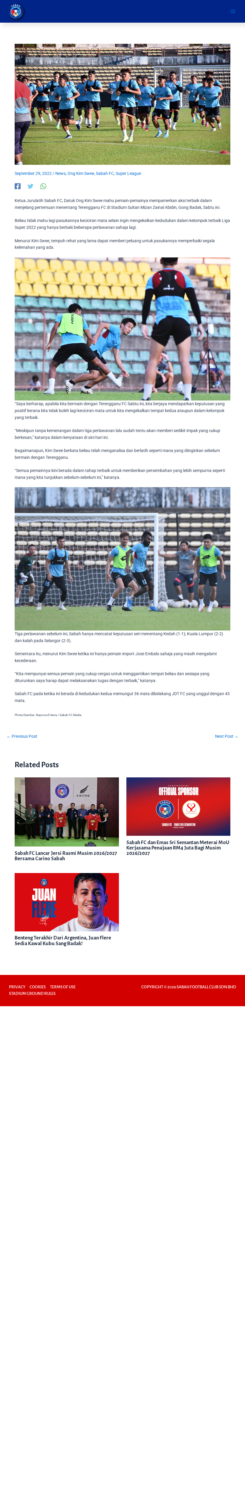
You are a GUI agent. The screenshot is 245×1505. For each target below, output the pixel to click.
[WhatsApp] (43, 186)
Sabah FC (105, 173)
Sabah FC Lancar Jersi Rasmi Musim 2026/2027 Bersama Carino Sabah (66, 855)
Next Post (226, 736)
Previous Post (22, 736)
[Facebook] (18, 186)
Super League (128, 173)
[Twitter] (30, 186)
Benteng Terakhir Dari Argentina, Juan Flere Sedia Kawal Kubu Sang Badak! (63, 940)
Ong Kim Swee (81, 173)
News (60, 173)
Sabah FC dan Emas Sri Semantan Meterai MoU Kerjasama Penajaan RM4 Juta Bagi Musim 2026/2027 (177, 848)
